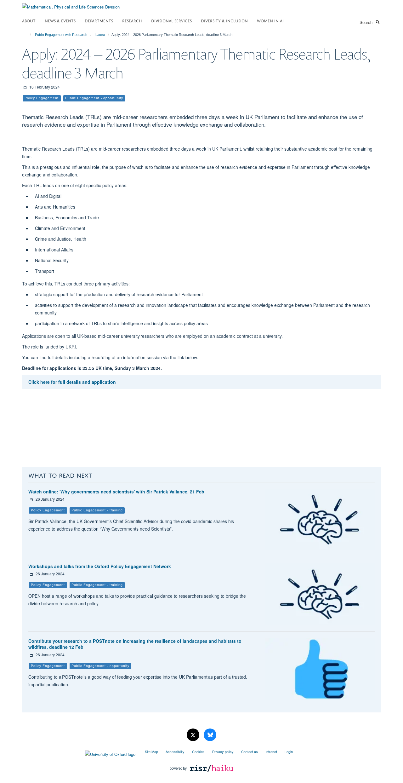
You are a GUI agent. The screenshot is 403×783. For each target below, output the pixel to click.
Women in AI (270, 20)
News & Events (60, 20)
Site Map (151, 751)
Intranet (271, 751)
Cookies (198, 751)
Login (289, 751)
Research (132, 20)
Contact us (249, 751)
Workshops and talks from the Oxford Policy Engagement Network (99, 566)
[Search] (377, 21)
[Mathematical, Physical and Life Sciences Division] (71, 5)
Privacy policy (223, 751)
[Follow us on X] (194, 735)
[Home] (27, 34)
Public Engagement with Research (61, 35)
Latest (100, 35)
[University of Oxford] (78, 752)
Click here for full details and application (72, 382)
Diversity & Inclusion (224, 20)
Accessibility (175, 751)
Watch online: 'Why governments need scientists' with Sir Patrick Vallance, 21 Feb (116, 491)
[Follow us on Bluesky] (210, 735)
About (29, 20)
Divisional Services (171, 20)
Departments (99, 20)
